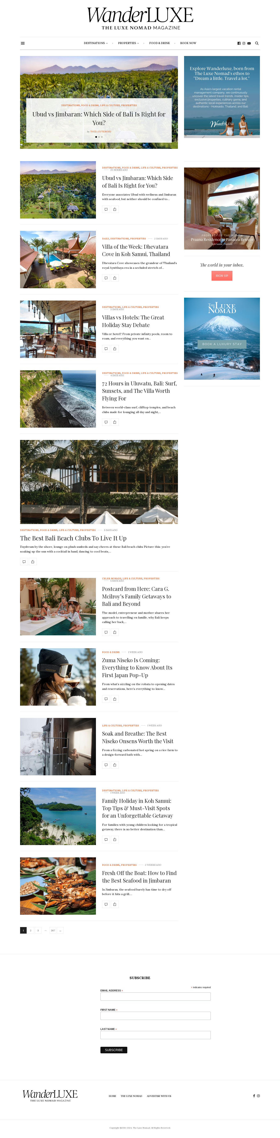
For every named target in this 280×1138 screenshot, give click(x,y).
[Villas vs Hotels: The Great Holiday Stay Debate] (58, 329)
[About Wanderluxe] (222, 97)
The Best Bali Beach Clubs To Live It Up (73, 538)
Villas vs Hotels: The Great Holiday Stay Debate (133, 321)
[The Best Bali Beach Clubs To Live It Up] (99, 499)
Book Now (188, 43)
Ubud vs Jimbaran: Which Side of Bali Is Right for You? (137, 181)
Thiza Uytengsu (100, 131)
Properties (127, 43)
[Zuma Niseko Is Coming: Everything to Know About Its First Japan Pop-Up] (58, 677)
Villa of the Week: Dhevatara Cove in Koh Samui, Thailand (136, 250)
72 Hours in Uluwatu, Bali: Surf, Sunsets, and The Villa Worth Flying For (139, 391)
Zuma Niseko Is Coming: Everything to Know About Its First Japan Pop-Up (137, 667)
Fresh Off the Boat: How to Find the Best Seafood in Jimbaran (139, 876)
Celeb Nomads (111, 579)
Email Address (111, 990)
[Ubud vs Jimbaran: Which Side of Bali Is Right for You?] (58, 190)
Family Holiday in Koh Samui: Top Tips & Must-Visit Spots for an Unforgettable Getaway (137, 808)
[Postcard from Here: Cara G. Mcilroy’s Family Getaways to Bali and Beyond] (58, 606)
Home (112, 1096)
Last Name (108, 1029)
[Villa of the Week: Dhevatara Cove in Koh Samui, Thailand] (58, 259)
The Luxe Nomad (131, 1096)
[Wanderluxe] (140, 18)
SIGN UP (222, 276)
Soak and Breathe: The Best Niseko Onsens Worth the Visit (137, 737)
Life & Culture (110, 105)
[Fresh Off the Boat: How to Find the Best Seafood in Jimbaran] (58, 886)
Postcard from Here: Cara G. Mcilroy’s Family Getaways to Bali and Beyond (136, 596)
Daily (105, 239)
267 (53, 930)
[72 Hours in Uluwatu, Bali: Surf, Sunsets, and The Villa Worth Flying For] (58, 399)
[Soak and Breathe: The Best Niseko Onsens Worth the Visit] (58, 746)
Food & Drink (159, 43)
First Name (108, 1009)
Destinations (94, 43)
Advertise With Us (159, 1096)
